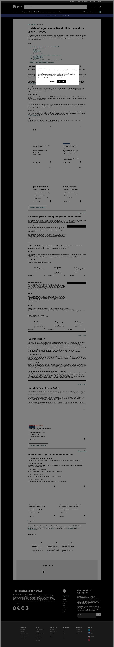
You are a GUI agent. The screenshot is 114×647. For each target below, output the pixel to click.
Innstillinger (52, 81)
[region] (57, 75)
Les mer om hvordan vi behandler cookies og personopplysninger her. (50, 77)
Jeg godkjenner (62, 81)
